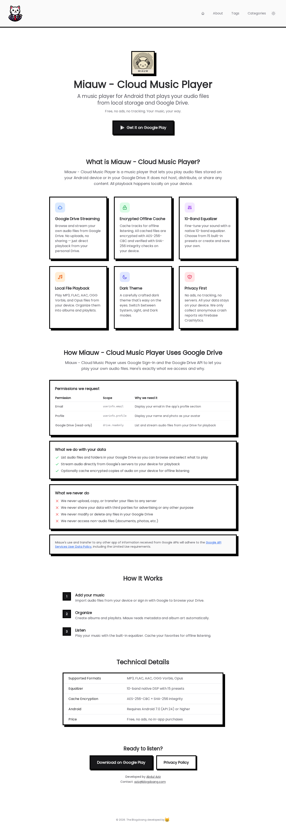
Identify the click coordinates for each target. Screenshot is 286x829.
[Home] (203, 13)
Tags (235, 13)
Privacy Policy (176, 762)
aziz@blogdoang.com (150, 782)
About (218, 13)
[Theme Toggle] (273, 13)
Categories (257, 13)
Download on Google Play (121, 762)
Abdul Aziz (153, 777)
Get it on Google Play (146, 127)
